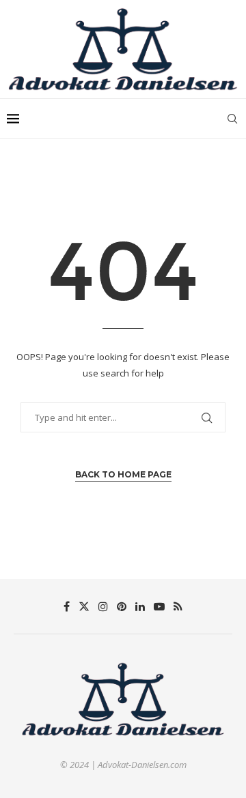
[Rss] (178, 606)
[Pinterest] (121, 606)
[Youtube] (159, 606)
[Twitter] (84, 606)
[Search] (232, 118)
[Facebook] (67, 606)
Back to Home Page (123, 474)
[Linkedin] (140, 606)
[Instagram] (103, 606)
